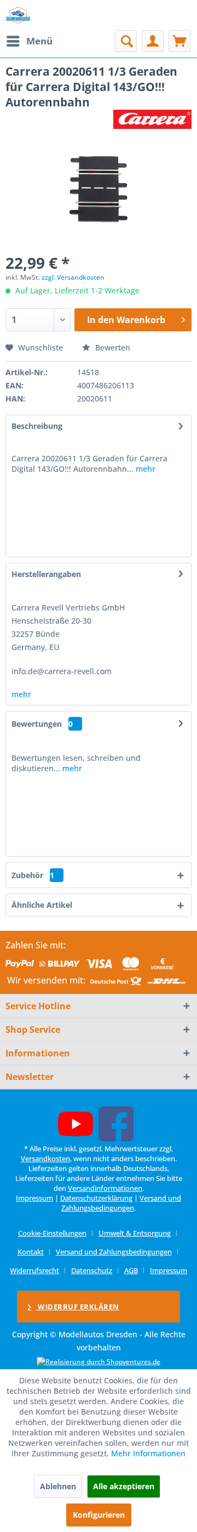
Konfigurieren (99, 1515)
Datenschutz (91, 1270)
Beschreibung (36, 426)
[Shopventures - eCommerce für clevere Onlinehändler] (98, 1361)
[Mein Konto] (153, 41)
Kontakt (31, 1252)
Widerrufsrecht (34, 1270)
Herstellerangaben (46, 574)
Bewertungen (36, 724)
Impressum (34, 1198)
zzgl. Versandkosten (73, 277)
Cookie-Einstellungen (52, 1233)
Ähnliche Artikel (41, 905)
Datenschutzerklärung (96, 1198)
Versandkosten (45, 1158)
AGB (131, 1270)
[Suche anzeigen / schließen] (126, 41)
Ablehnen (58, 1486)
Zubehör (32, 875)
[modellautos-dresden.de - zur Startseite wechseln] (18, 15)
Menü (39, 41)
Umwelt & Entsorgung (135, 1233)
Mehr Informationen (148, 1453)
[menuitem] (29, 41)
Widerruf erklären (77, 1306)
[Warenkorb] (179, 41)
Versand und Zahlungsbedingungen (121, 1203)
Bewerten (111, 347)
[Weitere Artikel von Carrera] (152, 119)
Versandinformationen (105, 1188)
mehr (144, 468)
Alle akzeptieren (123, 1486)
